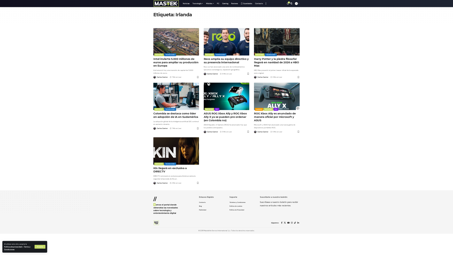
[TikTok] (295, 223)
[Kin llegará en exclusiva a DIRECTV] (176, 151)
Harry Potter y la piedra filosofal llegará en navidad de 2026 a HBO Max (276, 62)
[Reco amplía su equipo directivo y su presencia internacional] (226, 41)
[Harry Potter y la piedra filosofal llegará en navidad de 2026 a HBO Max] (277, 41)
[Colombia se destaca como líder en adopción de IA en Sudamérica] (176, 96)
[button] (40, 247)
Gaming (259, 109)
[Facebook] (282, 223)
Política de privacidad (13, 247)
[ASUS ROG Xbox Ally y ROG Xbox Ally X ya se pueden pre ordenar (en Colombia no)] (226, 96)
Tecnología (170, 54)
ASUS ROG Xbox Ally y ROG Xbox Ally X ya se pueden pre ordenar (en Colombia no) (225, 117)
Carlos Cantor (162, 77)
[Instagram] (291, 223)
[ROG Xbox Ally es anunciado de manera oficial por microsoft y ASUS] (277, 96)
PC (217, 109)
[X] (284, 223)
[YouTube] (288, 223)
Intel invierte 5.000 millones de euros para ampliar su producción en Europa (175, 62)
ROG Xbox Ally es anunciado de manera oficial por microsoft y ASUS (275, 117)
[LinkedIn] (298, 223)
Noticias (159, 54)
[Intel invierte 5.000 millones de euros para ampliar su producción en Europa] (176, 41)
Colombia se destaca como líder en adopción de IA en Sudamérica (175, 115)
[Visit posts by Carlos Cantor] (154, 77)
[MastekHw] (166, 3)
